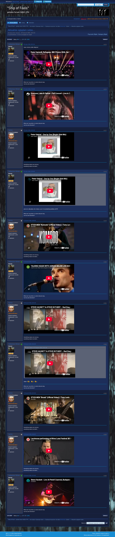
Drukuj (105, 39)
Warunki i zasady (100, 533)
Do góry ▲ (106, 533)
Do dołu (9, 39)
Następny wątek (102, 34)
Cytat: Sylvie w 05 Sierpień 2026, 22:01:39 (36, 347)
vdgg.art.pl (83, 19)
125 (25, 39)
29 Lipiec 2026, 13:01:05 (29, 130)
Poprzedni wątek (92, 34)
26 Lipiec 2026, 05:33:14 (29, 44)
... (21, 39)
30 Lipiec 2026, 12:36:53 (29, 171)
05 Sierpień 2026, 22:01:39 (30, 302)
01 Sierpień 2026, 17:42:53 (30, 261)
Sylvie (67, 26)
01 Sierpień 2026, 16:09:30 (30, 220)
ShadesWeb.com (18, 535)
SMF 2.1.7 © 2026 (10, 533)
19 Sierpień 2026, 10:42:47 (30, 434)
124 (23, 39)
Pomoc (93, 533)
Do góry (9, 515)
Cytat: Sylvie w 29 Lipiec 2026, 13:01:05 (36, 175)
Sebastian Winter (14, 44)
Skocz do (83, 523)
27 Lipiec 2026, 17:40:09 (29, 89)
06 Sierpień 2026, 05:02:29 (30, 344)
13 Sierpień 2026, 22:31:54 (30, 393)
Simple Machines (18, 533)
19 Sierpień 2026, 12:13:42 (30, 475)
